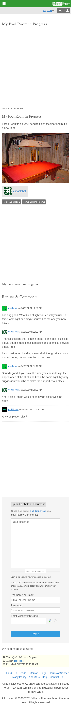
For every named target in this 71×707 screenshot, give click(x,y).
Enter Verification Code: (24, 615)
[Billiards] (61, 3)
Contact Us (56, 677)
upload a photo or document (28, 504)
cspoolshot (19, 191)
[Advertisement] (35, 65)
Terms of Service (59, 673)
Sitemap (33, 673)
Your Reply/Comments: (24, 514)
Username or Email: (22, 595)
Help (45, 677)
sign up (47, 10)
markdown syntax (38, 511)
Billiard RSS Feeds (15, 673)
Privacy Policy (18, 677)
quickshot (13, 308)
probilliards (13, 409)
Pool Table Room (11, 202)
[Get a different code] (55, 620)
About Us (34, 677)
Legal (44, 673)
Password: (17, 605)
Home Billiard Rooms (34, 202)
